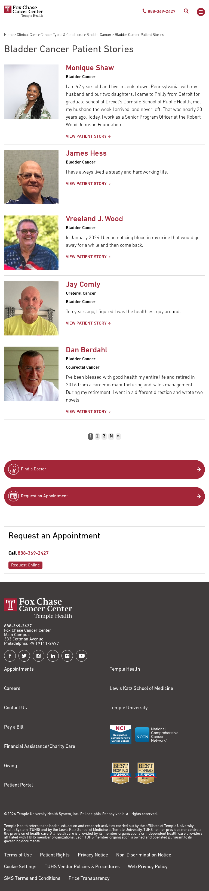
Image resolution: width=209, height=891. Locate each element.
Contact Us (15, 708)
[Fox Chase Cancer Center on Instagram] (38, 656)
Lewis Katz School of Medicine (141, 688)
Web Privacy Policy (148, 867)
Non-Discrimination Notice (143, 855)
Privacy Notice (93, 855)
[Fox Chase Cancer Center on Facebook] (10, 656)
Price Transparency (89, 878)
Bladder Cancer (99, 35)
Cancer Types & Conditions (62, 35)
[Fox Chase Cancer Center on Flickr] (67, 656)
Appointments (19, 669)
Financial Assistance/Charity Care (39, 746)
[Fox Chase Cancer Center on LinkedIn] (53, 656)
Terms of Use (18, 855)
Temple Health (125, 669)
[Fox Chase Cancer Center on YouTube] (81, 656)
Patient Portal (18, 785)
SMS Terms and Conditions (32, 878)
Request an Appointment (44, 496)
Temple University (129, 708)
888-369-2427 (33, 553)
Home (9, 35)
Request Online (25, 565)
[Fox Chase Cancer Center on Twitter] (24, 656)
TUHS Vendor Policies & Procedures (82, 867)
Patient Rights (55, 855)
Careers (12, 688)
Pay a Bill (13, 727)
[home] (23, 16)
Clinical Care (27, 35)
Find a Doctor (33, 469)
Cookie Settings (20, 867)
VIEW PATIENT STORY (86, 136)
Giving (10, 766)
